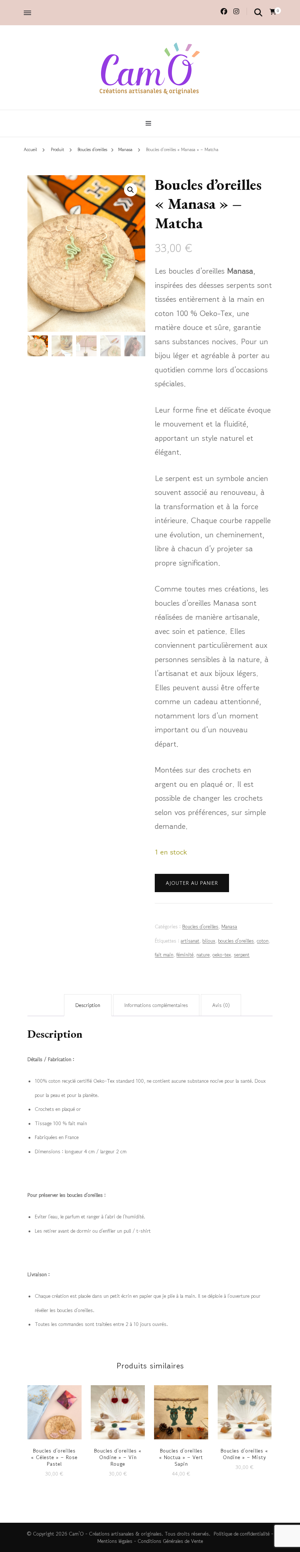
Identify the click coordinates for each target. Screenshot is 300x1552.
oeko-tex (222, 954)
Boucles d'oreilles (200, 926)
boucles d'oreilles (236, 940)
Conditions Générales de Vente (170, 1541)
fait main (164, 954)
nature (203, 954)
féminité (185, 954)
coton (263, 940)
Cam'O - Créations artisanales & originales (115, 1533)
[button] (130, 189)
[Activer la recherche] (258, 12)
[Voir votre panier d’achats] (273, 11)
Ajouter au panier (192, 883)
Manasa (229, 926)
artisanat (190, 940)
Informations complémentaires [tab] (156, 1005)
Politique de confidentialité (242, 1533)
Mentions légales (114, 1541)
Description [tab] (87, 1005)
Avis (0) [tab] (221, 1005)
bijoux (208, 940)
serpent (242, 954)
